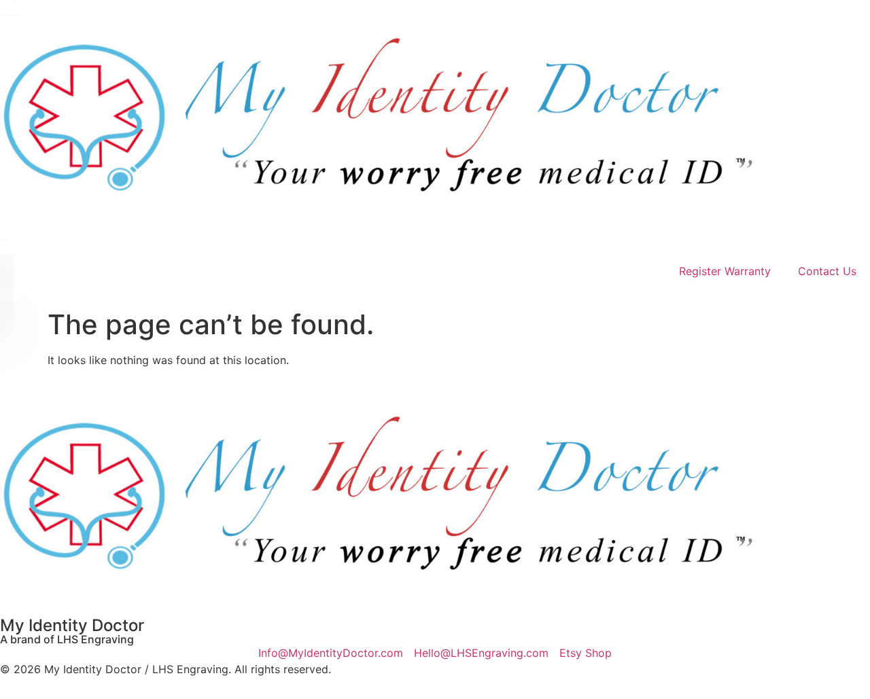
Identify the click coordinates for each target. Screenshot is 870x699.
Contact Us (827, 271)
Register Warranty (725, 271)
